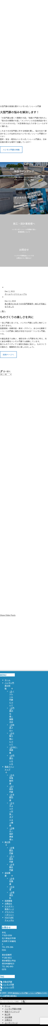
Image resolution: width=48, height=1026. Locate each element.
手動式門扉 (11, 867)
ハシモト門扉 (8, 984)
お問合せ (8, 903)
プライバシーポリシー (9, 913)
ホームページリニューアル (16, 294)
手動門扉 (11, 797)
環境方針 (11, 895)
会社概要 (7, 874)
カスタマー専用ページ (9, 907)
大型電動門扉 (11, 779)
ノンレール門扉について (11, 698)
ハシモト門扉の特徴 (11, 149)
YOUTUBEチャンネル (9, 919)
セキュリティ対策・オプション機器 (11, 814)
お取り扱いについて (11, 739)
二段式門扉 (11, 859)
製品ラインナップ (9, 768)
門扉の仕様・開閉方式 (11, 715)
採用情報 (8, 900)
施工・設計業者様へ (11, 834)
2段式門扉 (11, 789)
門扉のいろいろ (11, 759)
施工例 (7, 842)
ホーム (7, 680)
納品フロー (11, 727)
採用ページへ (8, 354)
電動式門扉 (11, 850)
